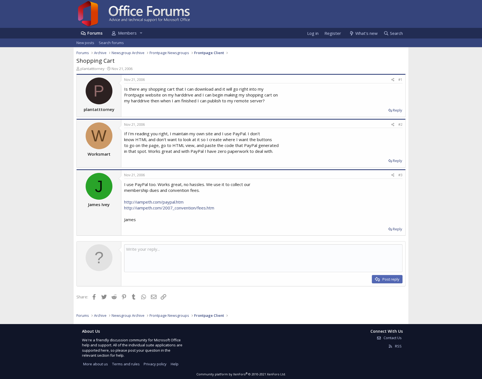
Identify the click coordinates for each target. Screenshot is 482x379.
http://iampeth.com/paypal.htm (154, 202)
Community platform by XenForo (241, 374)
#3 (400, 175)
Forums (95, 33)
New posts (85, 42)
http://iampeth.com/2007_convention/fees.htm (169, 208)
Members (127, 33)
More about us (95, 363)
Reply (397, 110)
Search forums (111, 42)
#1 (400, 79)
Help (175, 363)
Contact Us (392, 337)
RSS (398, 346)
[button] (141, 33)
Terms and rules (126, 363)
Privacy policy (155, 363)
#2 (400, 124)
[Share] (392, 80)
